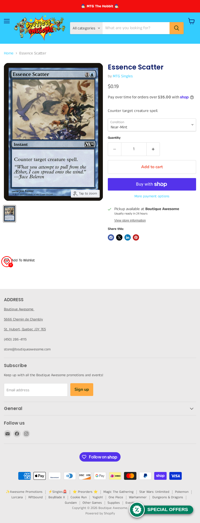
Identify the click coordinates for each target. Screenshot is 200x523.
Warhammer (138, 497)
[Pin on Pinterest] (136, 237)
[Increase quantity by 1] (153, 149)
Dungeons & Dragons (167, 497)
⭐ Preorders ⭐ (85, 491)
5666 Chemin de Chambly (23, 319)
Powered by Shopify (100, 513)
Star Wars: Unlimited (154, 491)
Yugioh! (97, 497)
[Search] (177, 28)
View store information (130, 220)
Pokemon (182, 491)
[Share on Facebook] (111, 237)
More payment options (151, 196)
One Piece (116, 497)
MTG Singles (123, 76)
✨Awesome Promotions (24, 491)
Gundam (71, 502)
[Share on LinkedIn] (127, 237)
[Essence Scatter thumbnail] (9, 213)
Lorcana (17, 497)
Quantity (114, 138)
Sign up (81, 389)
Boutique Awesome (19, 309)
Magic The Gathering (118, 491)
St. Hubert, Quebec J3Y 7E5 (25, 329)
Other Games (92, 502)
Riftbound (35, 497)
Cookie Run (79, 497)
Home (9, 53)
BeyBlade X (56, 497)
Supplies (114, 502)
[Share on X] (119, 237)
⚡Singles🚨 (57, 491)
